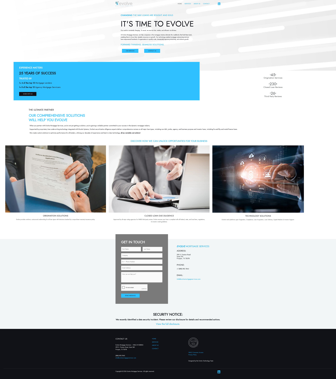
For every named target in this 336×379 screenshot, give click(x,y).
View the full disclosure (167, 324)
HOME (180, 4)
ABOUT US (197, 4)
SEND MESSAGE (130, 296)
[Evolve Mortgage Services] (124, 4)
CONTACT (206, 4)
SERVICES (188, 4)
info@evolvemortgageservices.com (125, 358)
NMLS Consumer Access (195, 352)
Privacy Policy (192, 355)
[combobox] (123, 262)
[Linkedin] (219, 3)
